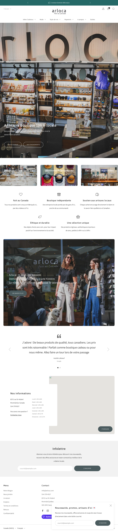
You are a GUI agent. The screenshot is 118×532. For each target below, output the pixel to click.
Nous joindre (7, 494)
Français (6, 9)
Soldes (92, 19)
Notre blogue (13, 144)
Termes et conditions (10, 506)
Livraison (6, 498)
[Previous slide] (9, 349)
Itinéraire (105, 429)
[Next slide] (108, 349)
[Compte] (103, 9)
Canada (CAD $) (8, 528)
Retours (6, 509)
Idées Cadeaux (28, 19)
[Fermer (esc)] (111, 505)
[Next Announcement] (90, 2)
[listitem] (59, 3)
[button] (56, 154)
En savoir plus (17, 293)
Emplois (6, 502)
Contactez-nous (15, 415)
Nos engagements (33, 144)
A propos (81, 19)
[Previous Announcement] (27, 2)
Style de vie (54, 19)
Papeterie (68, 19)
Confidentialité (8, 513)
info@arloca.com (48, 490)
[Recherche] (113, 9)
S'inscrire (103, 523)
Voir (18, 182)
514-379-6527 (46, 494)
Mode (42, 19)
